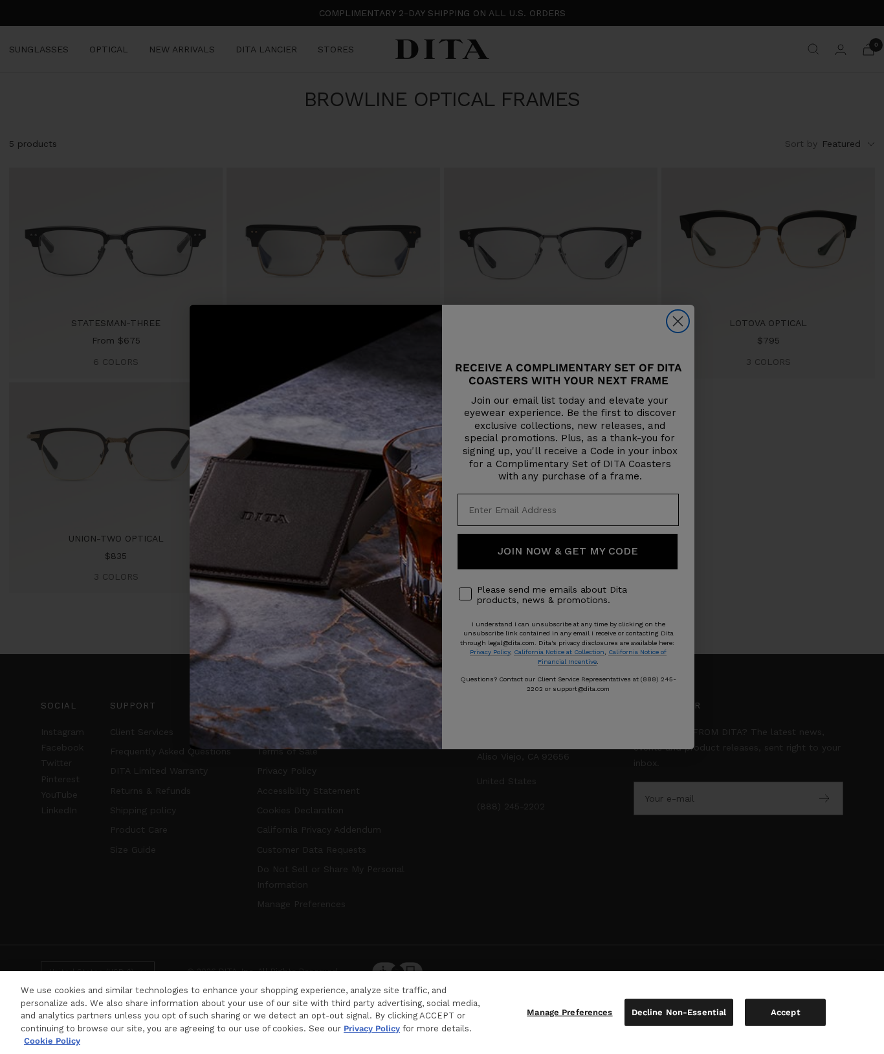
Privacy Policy (372, 1028)
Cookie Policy (52, 1041)
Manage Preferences (569, 1012)
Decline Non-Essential (679, 1012)
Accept (786, 1012)
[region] (442, 1012)
